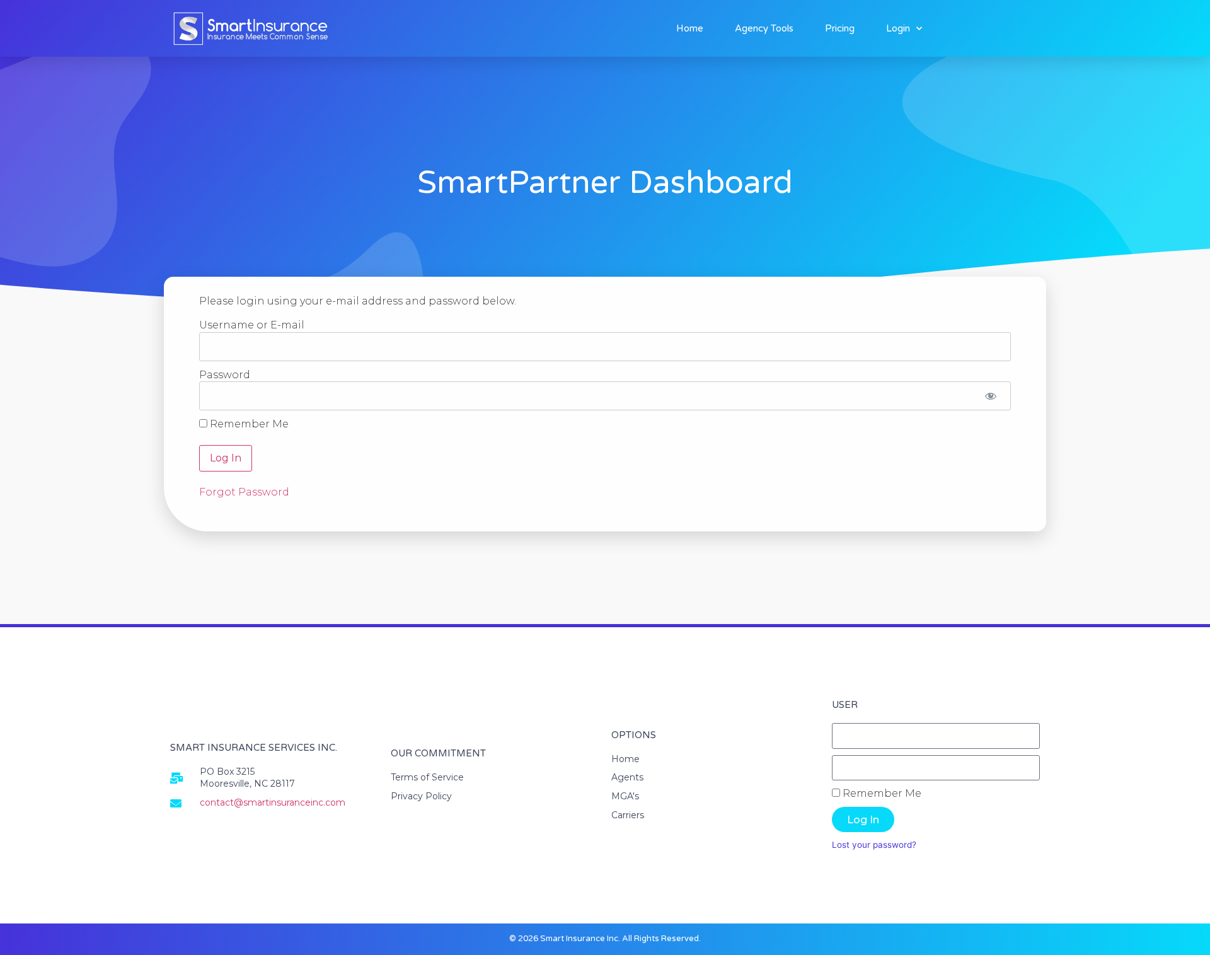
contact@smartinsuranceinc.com (272, 802)
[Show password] (990, 395)
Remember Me (248, 424)
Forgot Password (244, 492)
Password (224, 374)
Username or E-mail (251, 325)
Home (689, 28)
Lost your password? (874, 845)
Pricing (840, 28)
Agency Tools (764, 28)
